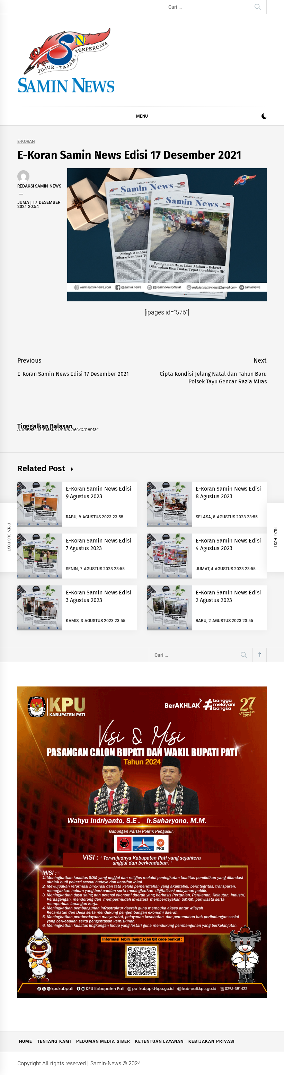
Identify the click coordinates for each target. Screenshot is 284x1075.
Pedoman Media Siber (103, 1041)
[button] (264, 117)
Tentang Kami (54, 1041)
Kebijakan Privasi (211, 1041)
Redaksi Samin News (39, 186)
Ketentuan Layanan (159, 1041)
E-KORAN (26, 141)
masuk (50, 429)
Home (25, 1041)
